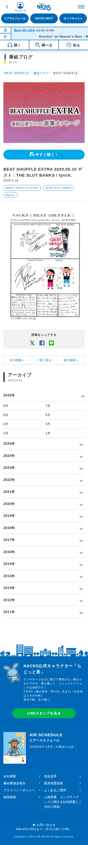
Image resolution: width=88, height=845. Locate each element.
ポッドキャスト (73, 18)
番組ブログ (41, 73)
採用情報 (9, 797)
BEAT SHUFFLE (17, 73)
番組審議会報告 (14, 783)
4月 (5, 424)
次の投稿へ (17, 360)
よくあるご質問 (55, 790)
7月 (48, 405)
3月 (48, 424)
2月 (5, 433)
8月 (5, 405)
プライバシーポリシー (19, 790)
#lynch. (10, 195)
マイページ (20, 10)
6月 (5, 415)
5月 (48, 415)
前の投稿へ (71, 360)
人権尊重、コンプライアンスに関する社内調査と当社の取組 (61, 801)
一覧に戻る (44, 360)
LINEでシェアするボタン (51, 342)
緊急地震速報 (53, 783)
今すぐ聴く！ (46, 154)
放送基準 (50, 776)
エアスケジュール (15, 18)
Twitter (32, 342)
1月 (48, 433)
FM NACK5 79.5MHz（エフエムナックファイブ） (44, 6)
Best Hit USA (24, 30)
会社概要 (9, 776)
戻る (7, 6)
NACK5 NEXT (44, 18)
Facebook (41, 342)
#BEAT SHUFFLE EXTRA (22, 188)
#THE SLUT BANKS (58, 188)
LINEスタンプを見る (44, 713)
